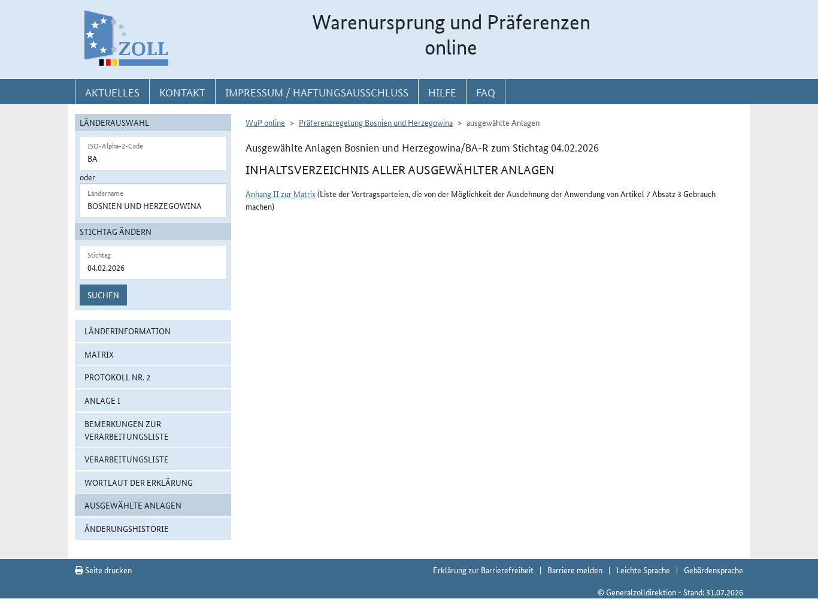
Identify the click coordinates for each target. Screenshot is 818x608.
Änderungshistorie (126, 528)
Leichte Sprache (643, 570)
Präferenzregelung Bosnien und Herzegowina (376, 122)
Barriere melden (574, 570)
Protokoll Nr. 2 (117, 377)
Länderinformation (127, 331)
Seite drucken (107, 570)
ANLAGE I (102, 400)
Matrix (99, 354)
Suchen (103, 295)
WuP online (265, 122)
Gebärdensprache (713, 570)
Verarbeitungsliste (126, 459)
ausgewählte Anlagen (132, 505)
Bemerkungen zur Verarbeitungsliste (126, 430)
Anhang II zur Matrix (281, 193)
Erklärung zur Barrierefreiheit (483, 570)
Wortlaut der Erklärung (138, 482)
